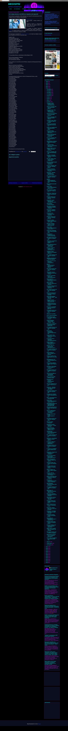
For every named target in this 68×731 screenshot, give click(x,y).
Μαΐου (48, 100)
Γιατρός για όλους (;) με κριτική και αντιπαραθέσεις (51, 261)
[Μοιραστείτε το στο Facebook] (34, 151)
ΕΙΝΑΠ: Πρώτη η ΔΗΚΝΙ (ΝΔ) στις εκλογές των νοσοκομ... (51, 529)
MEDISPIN (14, 4)
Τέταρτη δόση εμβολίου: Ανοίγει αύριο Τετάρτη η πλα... (52, 364)
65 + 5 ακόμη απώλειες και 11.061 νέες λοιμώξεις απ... (52, 350)
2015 (47, 556)
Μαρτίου (48, 541)
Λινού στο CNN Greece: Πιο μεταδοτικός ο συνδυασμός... (51, 411)
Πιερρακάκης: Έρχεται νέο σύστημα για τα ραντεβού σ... (52, 453)
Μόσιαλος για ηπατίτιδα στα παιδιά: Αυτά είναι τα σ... (51, 124)
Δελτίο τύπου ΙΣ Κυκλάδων (52, 315)
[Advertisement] (52, 678)
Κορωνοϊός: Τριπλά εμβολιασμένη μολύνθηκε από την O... (51, 201)
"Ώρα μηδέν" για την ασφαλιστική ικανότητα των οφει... (51, 273)
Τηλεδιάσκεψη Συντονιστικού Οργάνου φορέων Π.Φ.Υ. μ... (51, 432)
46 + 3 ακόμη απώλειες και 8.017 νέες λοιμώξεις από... (52, 290)
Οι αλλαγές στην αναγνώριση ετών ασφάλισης (50, 214)
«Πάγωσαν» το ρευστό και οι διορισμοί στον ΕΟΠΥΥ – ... (52, 241)
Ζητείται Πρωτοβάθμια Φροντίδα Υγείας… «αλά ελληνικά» (52, 297)
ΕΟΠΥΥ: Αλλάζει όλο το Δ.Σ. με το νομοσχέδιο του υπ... (51, 505)
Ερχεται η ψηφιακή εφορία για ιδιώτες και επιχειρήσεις (52, 163)
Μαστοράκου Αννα (53, 567)
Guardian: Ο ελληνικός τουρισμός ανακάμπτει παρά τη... (51, 156)
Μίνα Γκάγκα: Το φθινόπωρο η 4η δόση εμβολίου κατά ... (51, 491)
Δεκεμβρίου (49, 89)
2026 (47, 81)
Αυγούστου (49, 95)
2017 (47, 553)
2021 (47, 546)
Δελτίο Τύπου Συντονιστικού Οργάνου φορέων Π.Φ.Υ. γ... (51, 401)
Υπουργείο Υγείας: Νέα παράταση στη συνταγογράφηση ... (51, 111)
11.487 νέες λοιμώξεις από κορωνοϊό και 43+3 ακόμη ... (52, 128)
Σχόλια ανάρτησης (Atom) (27, 186)
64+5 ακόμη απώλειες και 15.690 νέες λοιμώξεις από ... (51, 370)
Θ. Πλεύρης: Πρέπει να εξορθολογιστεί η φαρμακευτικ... (51, 442)
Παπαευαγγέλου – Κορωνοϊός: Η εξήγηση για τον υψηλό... (51, 280)
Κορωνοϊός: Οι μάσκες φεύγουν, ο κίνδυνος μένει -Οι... (51, 210)
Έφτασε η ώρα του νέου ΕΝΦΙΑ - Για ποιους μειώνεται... (51, 149)
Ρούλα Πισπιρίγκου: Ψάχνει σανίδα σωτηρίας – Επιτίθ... (51, 321)
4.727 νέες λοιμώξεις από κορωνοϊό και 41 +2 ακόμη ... (51, 138)
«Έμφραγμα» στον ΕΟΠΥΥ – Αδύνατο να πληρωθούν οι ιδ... (51, 300)
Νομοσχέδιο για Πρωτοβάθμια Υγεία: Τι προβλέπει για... (51, 519)
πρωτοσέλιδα (50, 70)
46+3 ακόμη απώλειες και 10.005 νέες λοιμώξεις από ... (51, 238)
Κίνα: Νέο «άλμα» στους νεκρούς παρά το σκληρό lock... (51, 159)
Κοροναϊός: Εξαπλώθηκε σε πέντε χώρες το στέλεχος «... (51, 367)
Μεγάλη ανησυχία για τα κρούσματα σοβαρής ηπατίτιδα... (51, 293)
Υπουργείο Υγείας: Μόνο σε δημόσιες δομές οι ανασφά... (51, 121)
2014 (47, 557)
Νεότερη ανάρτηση (13, 182)
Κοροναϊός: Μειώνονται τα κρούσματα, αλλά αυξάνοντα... (52, 287)
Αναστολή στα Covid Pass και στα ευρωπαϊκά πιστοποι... (52, 114)
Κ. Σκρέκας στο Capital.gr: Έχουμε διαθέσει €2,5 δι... (52, 449)
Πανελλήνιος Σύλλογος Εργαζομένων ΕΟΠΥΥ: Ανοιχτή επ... (51, 207)
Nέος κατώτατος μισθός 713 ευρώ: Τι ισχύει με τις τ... (51, 190)
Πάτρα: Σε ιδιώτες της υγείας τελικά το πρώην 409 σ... (51, 470)
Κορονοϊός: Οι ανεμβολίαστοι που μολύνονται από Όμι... (51, 235)
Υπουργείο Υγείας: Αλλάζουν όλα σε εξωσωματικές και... (51, 104)
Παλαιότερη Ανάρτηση (37, 182)
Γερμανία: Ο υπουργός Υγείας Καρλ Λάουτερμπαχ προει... (51, 276)
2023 (47, 86)
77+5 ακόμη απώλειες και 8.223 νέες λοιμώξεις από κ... (51, 311)
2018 (47, 551)
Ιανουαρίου (49, 544)
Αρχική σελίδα (25, 182)
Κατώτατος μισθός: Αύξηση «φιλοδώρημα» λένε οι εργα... (51, 221)
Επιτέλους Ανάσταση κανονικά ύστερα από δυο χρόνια (51, 170)
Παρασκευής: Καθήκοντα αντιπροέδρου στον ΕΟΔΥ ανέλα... (51, 324)
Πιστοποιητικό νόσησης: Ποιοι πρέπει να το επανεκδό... (51, 498)
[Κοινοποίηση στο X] (33, 151)
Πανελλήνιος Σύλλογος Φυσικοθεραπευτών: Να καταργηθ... (52, 494)
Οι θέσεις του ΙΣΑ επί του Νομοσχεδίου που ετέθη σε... (52, 357)
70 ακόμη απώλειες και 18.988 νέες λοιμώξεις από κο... (51, 501)
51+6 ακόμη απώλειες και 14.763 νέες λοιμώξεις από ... (51, 446)
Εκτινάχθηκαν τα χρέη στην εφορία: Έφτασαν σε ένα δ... (51, 317)
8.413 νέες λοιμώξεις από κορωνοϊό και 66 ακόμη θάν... (51, 152)
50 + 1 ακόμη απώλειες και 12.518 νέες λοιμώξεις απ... (52, 435)
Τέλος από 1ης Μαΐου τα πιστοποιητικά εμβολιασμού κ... (51, 374)
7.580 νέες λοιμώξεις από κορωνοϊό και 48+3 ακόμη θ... (51, 118)
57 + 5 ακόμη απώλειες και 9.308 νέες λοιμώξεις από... (52, 328)
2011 (47, 562)
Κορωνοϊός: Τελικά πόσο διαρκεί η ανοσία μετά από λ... (51, 194)
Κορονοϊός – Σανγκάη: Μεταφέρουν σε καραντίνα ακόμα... (51, 173)
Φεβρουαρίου (49, 543)
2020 (47, 548)
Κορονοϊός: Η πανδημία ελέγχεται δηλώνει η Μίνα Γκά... (51, 307)
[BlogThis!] (32, 151)
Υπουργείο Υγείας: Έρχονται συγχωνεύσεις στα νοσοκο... (52, 145)
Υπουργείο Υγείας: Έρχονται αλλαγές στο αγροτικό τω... (51, 131)
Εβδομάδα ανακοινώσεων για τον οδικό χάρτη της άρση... (52, 408)
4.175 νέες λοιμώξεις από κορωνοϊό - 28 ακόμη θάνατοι (51, 166)
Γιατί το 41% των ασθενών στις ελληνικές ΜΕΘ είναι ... (52, 539)
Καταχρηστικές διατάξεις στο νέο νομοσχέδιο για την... (52, 395)
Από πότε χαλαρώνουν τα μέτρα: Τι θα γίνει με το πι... (52, 384)
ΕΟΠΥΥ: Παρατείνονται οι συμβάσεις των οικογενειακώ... (51, 245)
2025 (47, 83)
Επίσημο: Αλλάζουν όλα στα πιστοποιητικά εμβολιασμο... (51, 526)
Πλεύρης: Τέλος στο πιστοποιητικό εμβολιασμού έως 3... (51, 346)
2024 (47, 84)
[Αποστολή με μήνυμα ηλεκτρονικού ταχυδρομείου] (31, 151)
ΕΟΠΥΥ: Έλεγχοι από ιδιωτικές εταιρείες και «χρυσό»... (51, 460)
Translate (49, 76)
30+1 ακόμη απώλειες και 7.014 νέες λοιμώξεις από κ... (51, 176)
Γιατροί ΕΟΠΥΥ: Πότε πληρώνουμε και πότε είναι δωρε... (51, 336)
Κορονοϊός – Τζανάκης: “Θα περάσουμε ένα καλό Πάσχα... (51, 388)
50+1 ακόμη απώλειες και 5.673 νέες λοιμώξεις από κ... (51, 269)
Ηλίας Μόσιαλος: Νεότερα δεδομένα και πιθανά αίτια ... (52, 142)
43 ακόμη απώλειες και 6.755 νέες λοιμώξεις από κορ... (51, 197)
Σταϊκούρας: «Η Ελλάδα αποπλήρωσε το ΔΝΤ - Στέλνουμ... (51, 512)
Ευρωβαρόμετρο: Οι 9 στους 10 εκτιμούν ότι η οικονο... (51, 360)
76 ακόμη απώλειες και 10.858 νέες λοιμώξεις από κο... (51, 467)
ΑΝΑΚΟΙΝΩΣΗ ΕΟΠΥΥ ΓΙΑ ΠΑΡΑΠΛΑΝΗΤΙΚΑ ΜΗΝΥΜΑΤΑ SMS (52, 404)
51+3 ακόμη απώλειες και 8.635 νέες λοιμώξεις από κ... (51, 419)
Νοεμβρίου (49, 90)
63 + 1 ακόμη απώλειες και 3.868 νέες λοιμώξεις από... (52, 255)
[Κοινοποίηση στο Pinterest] (35, 151)
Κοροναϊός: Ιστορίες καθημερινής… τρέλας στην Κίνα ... (51, 425)
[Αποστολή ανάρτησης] (29, 151)
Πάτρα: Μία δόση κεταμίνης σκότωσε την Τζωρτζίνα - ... (51, 283)
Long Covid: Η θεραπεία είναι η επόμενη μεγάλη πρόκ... (51, 231)
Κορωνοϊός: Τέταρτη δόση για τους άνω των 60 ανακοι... (51, 508)
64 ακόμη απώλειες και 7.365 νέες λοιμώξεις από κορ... (51, 217)
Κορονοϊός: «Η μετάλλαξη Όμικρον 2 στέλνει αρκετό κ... (52, 439)
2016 (47, 554)
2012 (47, 560)
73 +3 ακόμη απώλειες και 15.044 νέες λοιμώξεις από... (51, 487)
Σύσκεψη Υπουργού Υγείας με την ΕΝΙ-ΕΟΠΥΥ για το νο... (50, 224)
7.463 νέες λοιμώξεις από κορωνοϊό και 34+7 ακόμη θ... (51, 107)
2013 (47, 559)
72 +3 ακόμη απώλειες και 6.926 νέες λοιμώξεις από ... (51, 391)
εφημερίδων (54, 70)
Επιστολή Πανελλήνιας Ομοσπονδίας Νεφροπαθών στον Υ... (51, 456)
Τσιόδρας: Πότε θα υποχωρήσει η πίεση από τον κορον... (51, 474)
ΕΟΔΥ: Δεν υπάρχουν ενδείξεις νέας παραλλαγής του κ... (51, 248)
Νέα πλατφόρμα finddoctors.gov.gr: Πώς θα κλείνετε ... (52, 484)
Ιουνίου (48, 98)
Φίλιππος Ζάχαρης (29, 19)
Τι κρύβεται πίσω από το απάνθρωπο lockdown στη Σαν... (51, 304)
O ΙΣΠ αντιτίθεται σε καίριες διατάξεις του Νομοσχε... (51, 353)
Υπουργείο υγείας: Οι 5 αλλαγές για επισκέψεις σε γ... (51, 463)
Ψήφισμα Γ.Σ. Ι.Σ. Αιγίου (51, 313)
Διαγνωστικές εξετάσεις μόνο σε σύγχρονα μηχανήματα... (51, 535)
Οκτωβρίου (49, 92)
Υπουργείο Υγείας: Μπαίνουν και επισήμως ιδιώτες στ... (52, 252)
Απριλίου (49, 101)
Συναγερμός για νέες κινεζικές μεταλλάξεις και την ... (51, 515)
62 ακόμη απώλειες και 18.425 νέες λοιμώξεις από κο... (51, 522)
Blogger (39, 723)
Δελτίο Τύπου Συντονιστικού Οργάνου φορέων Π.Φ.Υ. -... (51, 187)
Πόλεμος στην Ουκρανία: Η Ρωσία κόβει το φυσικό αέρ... (51, 135)
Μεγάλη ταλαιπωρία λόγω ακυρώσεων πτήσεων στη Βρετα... (52, 477)
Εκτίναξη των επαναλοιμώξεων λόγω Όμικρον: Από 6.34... (51, 481)
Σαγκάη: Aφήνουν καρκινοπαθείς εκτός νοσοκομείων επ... (51, 343)
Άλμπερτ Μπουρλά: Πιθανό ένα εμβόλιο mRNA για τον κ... (51, 428)
